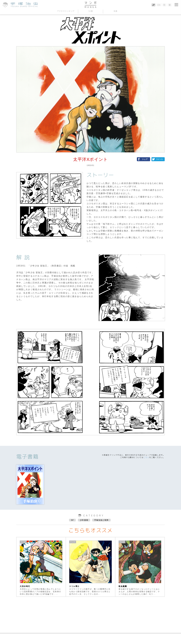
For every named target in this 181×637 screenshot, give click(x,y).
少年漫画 (84, 520)
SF (72, 520)
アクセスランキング (65, 11)
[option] (41, 567)
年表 (115, 11)
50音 (90, 11)
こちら (146, 457)
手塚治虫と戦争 (101, 520)
